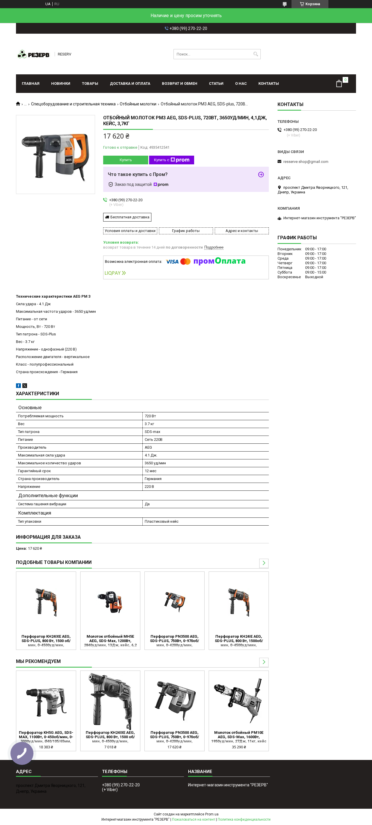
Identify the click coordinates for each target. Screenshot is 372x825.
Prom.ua (212, 814)
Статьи (216, 83)
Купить (126, 160)
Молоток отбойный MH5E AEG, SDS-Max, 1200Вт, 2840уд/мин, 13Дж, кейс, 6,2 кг (110, 641)
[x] (24, 386)
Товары (90, 83)
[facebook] (18, 386)
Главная (31, 83)
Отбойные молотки (138, 104)
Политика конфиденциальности (244, 819)
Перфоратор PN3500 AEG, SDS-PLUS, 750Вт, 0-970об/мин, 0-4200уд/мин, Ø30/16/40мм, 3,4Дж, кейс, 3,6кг (174, 641)
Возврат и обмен (179, 83)
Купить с (161, 160)
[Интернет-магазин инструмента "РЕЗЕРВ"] (33, 54)
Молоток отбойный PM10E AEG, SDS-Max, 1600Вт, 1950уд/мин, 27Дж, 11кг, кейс (239, 736)
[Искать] (256, 54)
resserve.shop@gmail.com (305, 161)
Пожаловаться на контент (193, 819)
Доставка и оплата (130, 83)
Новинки (60, 83)
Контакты (268, 83)
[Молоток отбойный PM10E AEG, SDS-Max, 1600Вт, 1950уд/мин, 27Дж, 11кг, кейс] (238, 701)
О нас (241, 83)
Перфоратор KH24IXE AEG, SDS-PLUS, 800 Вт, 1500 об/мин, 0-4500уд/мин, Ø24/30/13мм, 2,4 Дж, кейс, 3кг (46, 641)
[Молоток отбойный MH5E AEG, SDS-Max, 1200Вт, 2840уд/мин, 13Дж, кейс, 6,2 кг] (110, 602)
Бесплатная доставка (129, 217)
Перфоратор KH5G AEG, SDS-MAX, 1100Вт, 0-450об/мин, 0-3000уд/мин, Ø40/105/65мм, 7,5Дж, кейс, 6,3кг (46, 737)
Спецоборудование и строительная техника (73, 104)
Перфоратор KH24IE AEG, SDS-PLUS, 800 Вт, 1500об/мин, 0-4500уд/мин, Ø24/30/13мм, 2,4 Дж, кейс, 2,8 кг (239, 641)
